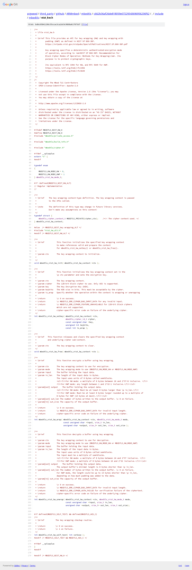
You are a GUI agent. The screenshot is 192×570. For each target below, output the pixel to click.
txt (180, 565)
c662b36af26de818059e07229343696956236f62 (121, 13)
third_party (47, 13)
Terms (32, 565)
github (60, 13)
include (159, 13)
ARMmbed (72, 13)
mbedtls (86, 13)
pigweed (32, 13)
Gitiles (17, 565)
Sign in (186, 4)
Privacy (24, 565)
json (187, 565)
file (85, 24)
